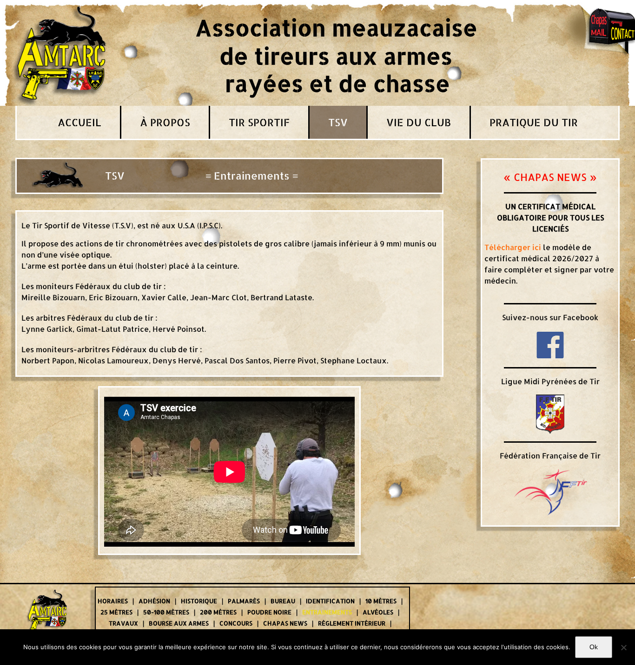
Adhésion (154, 601)
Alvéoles (378, 612)
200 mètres (218, 612)
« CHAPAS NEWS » (550, 176)
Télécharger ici (512, 247)
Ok (593, 647)
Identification (330, 601)
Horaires (113, 601)
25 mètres (116, 612)
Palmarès (244, 601)
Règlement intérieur (351, 623)
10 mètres (381, 601)
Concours (235, 623)
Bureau (283, 601)
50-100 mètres (166, 612)
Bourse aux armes (179, 623)
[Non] (623, 647)
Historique (199, 601)
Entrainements (327, 612)
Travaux (123, 623)
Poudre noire (269, 612)
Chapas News (285, 623)
